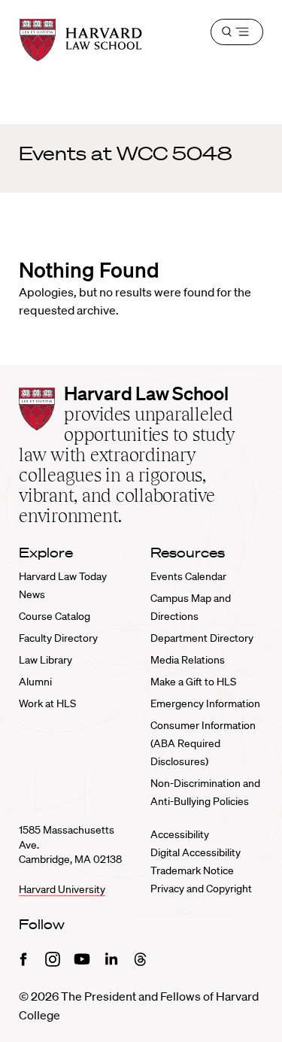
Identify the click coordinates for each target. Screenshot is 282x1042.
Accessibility (179, 834)
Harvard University (62, 889)
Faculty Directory (58, 638)
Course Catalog (54, 616)
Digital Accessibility (195, 852)
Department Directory (201, 638)
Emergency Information (205, 703)
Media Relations (187, 660)
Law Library (45, 660)
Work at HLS (47, 703)
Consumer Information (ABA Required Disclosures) (203, 743)
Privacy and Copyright (201, 888)
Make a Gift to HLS (193, 681)
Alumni (35, 681)
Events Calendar (188, 576)
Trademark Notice (192, 870)
